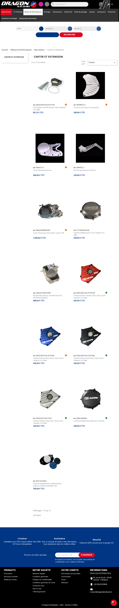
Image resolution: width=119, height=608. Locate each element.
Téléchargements (39, 592)
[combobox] (30, 28)
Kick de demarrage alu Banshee (85, 170)
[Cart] (101, 4)
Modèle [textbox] (77, 28)
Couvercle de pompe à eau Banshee (86, 107)
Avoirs (63, 579)
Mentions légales (39, 573)
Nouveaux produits (11, 576)
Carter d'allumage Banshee (42, 170)
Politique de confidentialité (42, 579)
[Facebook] (47, 4)
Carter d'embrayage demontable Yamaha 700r (48, 233)
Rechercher (70, 34)
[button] (113, 602)
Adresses (64, 583)
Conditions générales (40, 576)
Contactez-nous (38, 586)
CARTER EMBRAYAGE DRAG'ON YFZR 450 (89, 421)
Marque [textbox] (49, 28)
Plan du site (37, 589)
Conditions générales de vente (44, 583)
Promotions (8, 573)
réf (34, 105)
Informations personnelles (70, 573)
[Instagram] (41, 4)
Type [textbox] (19, 28)
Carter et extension (14, 57)
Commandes (66, 576)
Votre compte (70, 570)
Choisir (102, 62)
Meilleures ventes (10, 579)
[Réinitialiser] (47, 34)
